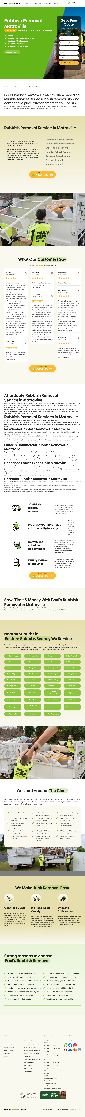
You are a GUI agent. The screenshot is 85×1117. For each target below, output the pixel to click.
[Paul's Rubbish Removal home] (15, 1109)
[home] (12, 3)
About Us (6, 1041)
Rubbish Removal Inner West (51, 1052)
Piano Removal (28, 1071)
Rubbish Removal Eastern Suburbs (50, 1041)
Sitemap (70, 1109)
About (51, 3)
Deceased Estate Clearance (31, 1053)
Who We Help (30, 3)
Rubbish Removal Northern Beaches (51, 1058)
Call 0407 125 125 (12, 52)
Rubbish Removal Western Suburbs (51, 1074)
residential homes (34, 422)
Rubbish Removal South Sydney (52, 1062)
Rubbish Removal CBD (50, 1045)
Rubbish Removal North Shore (52, 1066)
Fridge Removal (28, 1068)
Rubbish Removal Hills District (52, 1048)
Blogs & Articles (8, 1050)
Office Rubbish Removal (30, 1047)
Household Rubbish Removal (31, 1044)
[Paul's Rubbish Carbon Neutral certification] (53, 1095)
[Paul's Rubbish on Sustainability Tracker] (29, 1095)
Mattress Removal (29, 1062)
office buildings (45, 422)
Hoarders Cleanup (29, 1056)
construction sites (58, 422)
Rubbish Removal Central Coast (52, 1088)
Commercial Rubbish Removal (32, 1050)
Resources (7, 1053)
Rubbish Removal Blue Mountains (50, 1084)
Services (38, 3)
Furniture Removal (29, 1065)
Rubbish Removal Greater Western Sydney (50, 1079)
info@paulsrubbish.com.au (71, 1041)
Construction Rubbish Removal (32, 1059)
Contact (56, 3)
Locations (45, 3)
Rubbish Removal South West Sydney (51, 1069)
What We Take (8, 1044)
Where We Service (9, 1047)
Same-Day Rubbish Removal (31, 1041)
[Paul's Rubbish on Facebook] (70, 1045)
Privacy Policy (77, 1109)
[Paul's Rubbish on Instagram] (75, 1045)
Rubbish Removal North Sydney (52, 1055)
